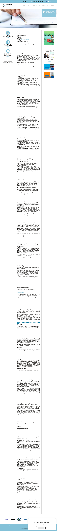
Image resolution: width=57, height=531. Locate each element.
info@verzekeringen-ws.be (38, 1)
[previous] (2, 519)
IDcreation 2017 (25, 528)
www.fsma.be (19, 45)
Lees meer (7, 37)
